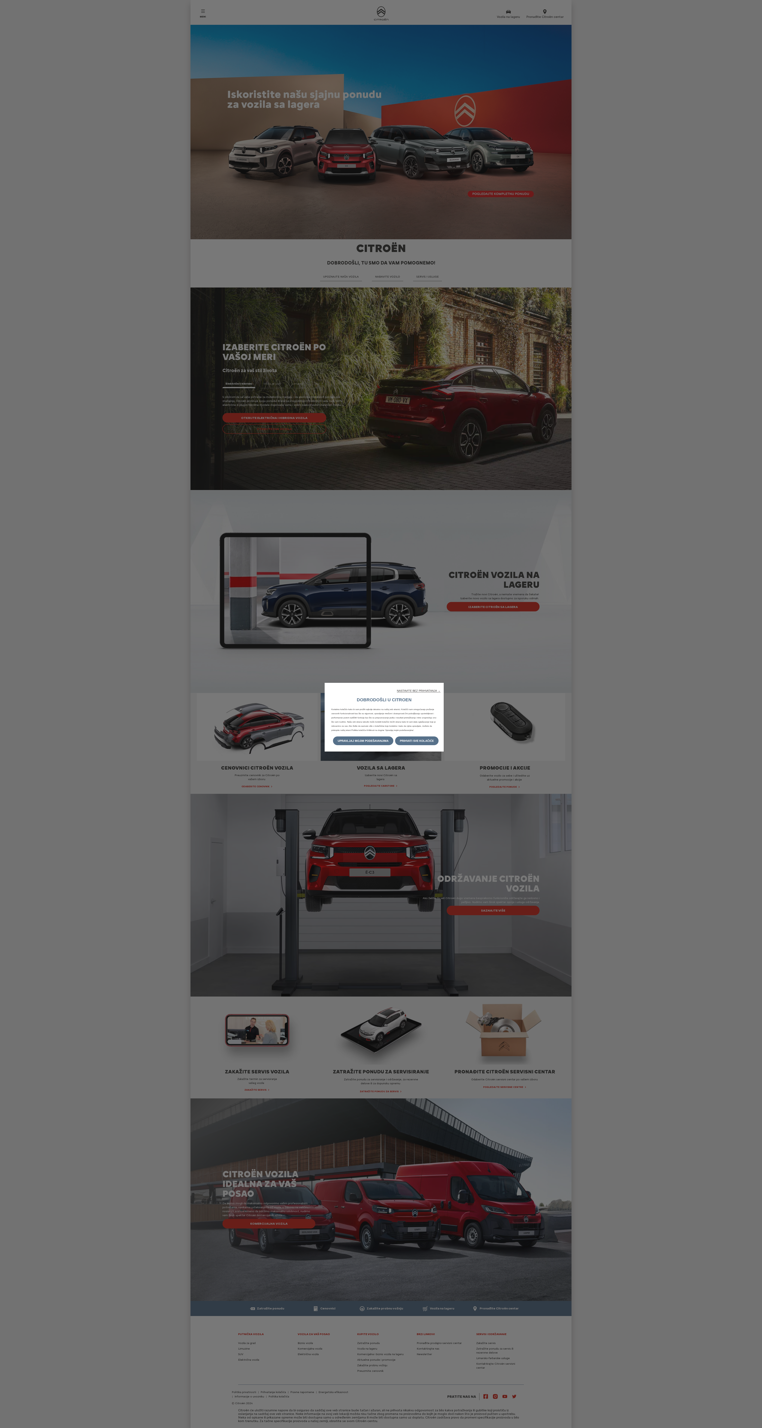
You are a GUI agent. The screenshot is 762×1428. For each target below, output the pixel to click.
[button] (419, 690)
